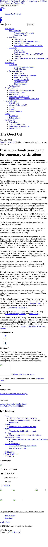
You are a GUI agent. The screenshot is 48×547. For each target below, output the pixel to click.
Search (2, 24)
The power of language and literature (22, 446)
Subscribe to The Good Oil (19, 97)
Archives (12, 60)
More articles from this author (23, 374)
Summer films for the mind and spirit (13, 404)
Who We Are (9, 29)
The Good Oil (10, 120)
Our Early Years (20, 39)
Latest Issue (13, 122)
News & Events (10, 101)
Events (11, 109)
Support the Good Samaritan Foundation (24, 99)
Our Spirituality (15, 31)
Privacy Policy (10, 516)
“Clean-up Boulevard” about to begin (13, 394)
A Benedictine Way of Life (24, 33)
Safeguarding (14, 118)
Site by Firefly (5, 522)
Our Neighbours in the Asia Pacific (27, 41)
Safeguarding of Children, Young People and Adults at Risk (22, 512)
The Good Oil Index (16, 406)
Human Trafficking (21, 77)
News (7, 416)
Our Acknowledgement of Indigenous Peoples (31, 58)
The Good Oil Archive (17, 124)
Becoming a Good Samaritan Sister (22, 90)
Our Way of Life (11, 88)
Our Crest (17, 56)
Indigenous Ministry (21, 80)
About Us (13, 48)
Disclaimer (9, 518)
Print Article (4, 406)
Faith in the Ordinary (12, 444)
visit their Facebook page (18, 308)
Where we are (19, 50)
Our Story (13, 37)
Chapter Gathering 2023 (18, 105)
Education (13, 65)
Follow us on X (15, 128)
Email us (7, 486)
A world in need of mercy (18, 448)
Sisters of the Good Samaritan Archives (28, 46)
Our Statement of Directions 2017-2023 (28, 54)
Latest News (14, 103)
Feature (7, 425)
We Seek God (14, 86)
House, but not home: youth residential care (25, 435)
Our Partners (14, 94)
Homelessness (19, 73)
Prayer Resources (15, 111)
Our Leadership (20, 52)
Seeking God (9, 452)
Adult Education (20, 69)
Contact (13, 14)
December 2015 (10, 142)
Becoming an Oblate (16, 92)
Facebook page (34, 314)
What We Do (9, 63)
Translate (17, 532)
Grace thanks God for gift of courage (22, 431)
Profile (7, 429)
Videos (11, 107)
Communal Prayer (20, 35)
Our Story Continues (21, 43)
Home (2, 142)
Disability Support (20, 82)
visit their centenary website (15, 314)
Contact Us (13, 116)
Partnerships (9, 456)
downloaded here (34, 303)
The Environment (20, 84)
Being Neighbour (11, 454)
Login (2, 8)
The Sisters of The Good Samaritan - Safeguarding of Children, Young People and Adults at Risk (23, 2)
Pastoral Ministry (15, 71)
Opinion (8, 433)
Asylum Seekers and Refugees (25, 75)
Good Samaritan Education (24, 67)
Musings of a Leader (12, 437)
